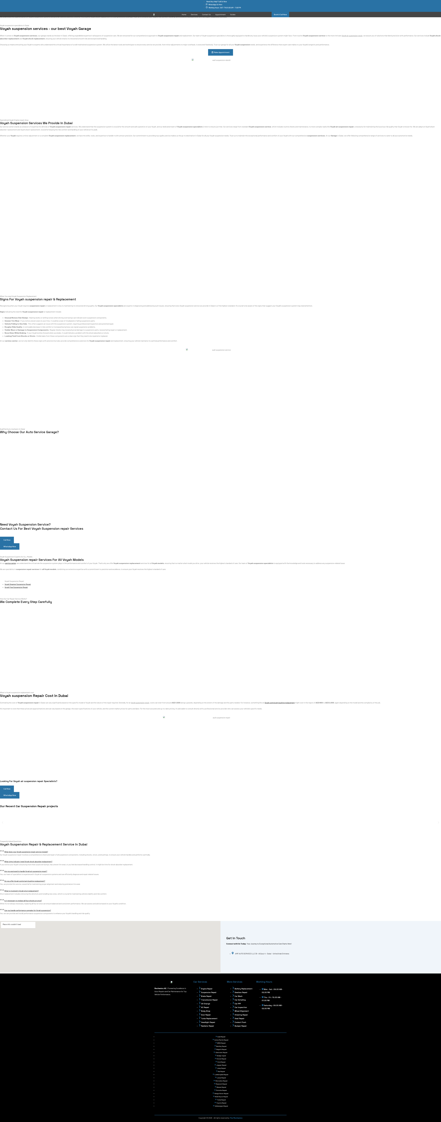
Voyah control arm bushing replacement (280, 703)
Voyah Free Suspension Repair (16, 587)
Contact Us (206, 14)
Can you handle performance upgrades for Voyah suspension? (27, 910)
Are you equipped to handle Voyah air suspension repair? (25, 871)
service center (10, 563)
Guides (232, 14)
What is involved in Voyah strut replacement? (21, 891)
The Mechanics (236, 1118)
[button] (2, 822)
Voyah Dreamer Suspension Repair (18, 584)
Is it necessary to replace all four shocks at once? (23, 900)
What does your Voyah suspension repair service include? (26, 852)
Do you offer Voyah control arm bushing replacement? (24, 881)
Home (184, 14)
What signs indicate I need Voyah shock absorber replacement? (28, 861)
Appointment (220, 14)
